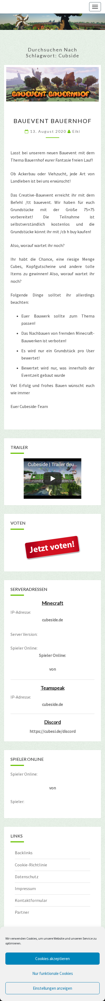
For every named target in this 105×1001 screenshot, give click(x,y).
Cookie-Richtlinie (31, 864)
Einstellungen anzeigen (52, 988)
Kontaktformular (31, 900)
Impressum (25, 888)
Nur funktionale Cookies (52, 973)
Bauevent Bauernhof (52, 120)
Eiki (76, 131)
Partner (22, 912)
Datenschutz (26, 876)
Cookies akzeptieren (52, 958)
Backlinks (24, 852)
